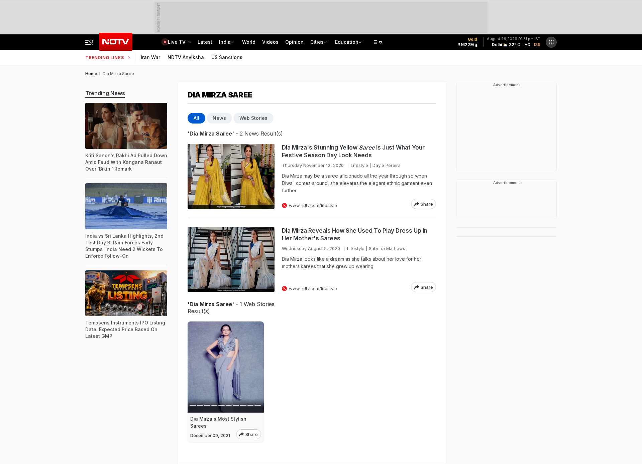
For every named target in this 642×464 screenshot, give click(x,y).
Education (346, 42)
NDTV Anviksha (186, 57)
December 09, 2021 (210, 435)
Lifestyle (359, 165)
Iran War (150, 57)
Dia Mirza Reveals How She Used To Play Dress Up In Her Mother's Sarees (354, 234)
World (248, 42)
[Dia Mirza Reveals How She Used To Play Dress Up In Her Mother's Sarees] (231, 259)
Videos (270, 42)
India (225, 42)
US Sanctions (226, 57)
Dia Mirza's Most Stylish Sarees (218, 422)
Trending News (105, 93)
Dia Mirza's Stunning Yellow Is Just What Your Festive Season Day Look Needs (353, 151)
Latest (205, 42)
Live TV (177, 42)
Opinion (294, 42)
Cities (317, 42)
